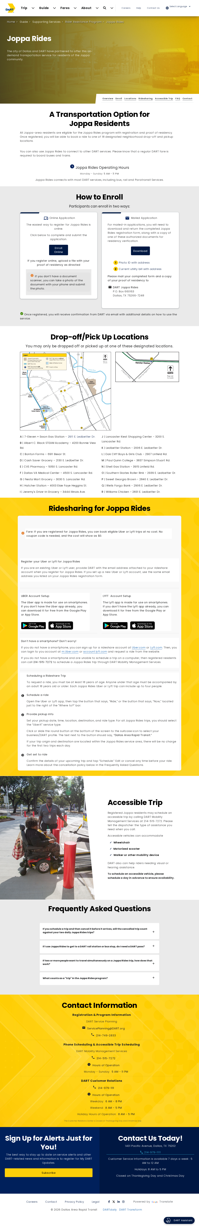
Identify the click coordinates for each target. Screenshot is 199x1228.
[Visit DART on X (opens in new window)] (113, 1201)
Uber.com (138, 647)
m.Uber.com (70, 651)
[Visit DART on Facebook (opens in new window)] (109, 1201)
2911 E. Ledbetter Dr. (81, 436)
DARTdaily (110, 1209)
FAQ (177, 98)
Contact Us (153, 8)
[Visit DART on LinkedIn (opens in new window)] (118, 1201)
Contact (187, 98)
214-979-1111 (150, 1152)
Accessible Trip (164, 98)
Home (11, 22)
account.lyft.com (95, 651)
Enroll (119, 98)
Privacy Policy (74, 1202)
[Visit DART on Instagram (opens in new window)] (123, 1201)
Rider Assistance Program (83, 22)
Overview (107, 98)
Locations (130, 98)
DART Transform (130, 1209)
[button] (180, 8)
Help (138, 8)
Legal (96, 1202)
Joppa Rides (115, 22)
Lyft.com (156, 647)
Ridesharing (146, 98)
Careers (126, 8)
